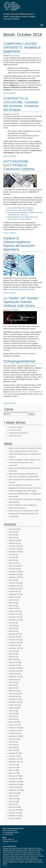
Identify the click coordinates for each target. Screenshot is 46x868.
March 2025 (13, 563)
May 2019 (12, 716)
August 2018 (13, 739)
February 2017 (14, 776)
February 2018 (14, 753)
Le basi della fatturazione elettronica (20, 208)
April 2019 (12, 719)
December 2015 (14, 816)
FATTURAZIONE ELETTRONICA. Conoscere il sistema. (19, 165)
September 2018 (14, 736)
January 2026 (13, 543)
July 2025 (12, 554)
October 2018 (13, 733)
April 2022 (12, 631)
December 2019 (14, 699)
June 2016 (12, 799)
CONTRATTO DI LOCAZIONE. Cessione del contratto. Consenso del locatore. (21, 103)
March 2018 (13, 750)
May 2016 (12, 801)
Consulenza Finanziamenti (18, 433)
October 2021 (13, 645)
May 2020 (12, 685)
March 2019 (13, 722)
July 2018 (12, 742)
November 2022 (14, 617)
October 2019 (13, 705)
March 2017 (13, 773)
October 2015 (13, 818)
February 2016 (14, 810)
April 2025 (12, 560)
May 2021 (12, 654)
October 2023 (13, 591)
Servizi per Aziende (15, 427)
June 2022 (12, 625)
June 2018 (12, 745)
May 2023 (12, 603)
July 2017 (12, 764)
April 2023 (12, 606)
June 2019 (12, 713)
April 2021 (12, 657)
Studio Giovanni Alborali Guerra (18, 14)
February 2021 (14, 662)
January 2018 (13, 756)
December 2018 (14, 728)
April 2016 (12, 804)
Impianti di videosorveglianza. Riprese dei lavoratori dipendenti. (19, 243)
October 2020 (13, 674)
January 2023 (13, 611)
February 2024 (14, 583)
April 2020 (12, 688)
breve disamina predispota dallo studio (21, 289)
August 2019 (13, 708)
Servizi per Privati (15, 430)
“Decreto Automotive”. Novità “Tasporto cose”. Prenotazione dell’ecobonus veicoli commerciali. (25, 462)
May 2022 (12, 628)
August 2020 (13, 679)
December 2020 (14, 668)
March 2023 (13, 608)
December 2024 (14, 571)
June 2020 (12, 682)
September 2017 (14, 762)
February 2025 (14, 566)
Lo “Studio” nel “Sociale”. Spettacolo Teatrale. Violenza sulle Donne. (21, 301)
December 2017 (14, 759)
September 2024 (14, 577)
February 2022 (14, 634)
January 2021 (13, 665)
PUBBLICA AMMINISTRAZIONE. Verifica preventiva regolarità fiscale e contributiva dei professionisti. (25, 493)
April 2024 (12, 580)
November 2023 (14, 589)
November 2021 (14, 642)
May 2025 (12, 557)
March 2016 (13, 807)
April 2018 (12, 747)
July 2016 (12, 796)
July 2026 (12, 532)
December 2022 (14, 614)
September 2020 (14, 677)
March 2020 (13, 691)
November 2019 (14, 702)
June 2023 (12, 600)
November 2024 (14, 574)
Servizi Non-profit (15, 436)
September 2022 (14, 620)
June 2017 (12, 767)
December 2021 (14, 640)
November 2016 (14, 784)
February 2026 (14, 540)
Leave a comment (9, 93)
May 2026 (12, 535)
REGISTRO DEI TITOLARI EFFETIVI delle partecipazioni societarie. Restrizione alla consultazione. (24, 513)
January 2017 (13, 779)
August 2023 (13, 597)
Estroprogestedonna (19, 361)
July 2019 (12, 711)
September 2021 (14, 648)
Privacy (5, 866)
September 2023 (14, 594)
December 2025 (14, 546)
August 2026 (13, 529)
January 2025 (13, 569)
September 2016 (14, 790)
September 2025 (14, 552)
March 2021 (13, 659)
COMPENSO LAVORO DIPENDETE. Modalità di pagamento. (22, 47)
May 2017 (12, 770)
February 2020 (14, 694)
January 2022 (13, 637)
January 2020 (13, 696)
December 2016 (14, 782)
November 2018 (14, 730)
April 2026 (12, 537)
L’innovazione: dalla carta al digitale (20, 210)
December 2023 (14, 586)
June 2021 (12, 651)
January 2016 (13, 813)
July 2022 (12, 623)
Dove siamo (6, 843)
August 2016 (13, 793)
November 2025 (14, 549)
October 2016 (13, 787)
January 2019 (13, 725)
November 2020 (14, 671)
